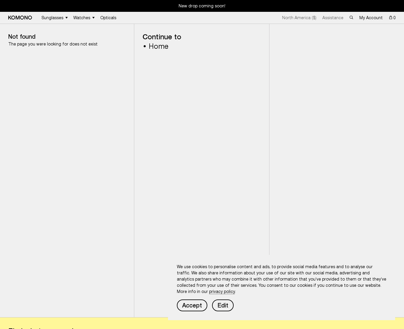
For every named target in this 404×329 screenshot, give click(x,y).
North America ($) (299, 17)
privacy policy (222, 291)
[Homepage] (20, 17)
